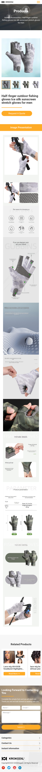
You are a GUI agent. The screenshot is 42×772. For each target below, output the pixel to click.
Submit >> (21, 727)
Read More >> (14, 674)
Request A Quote (16, 113)
